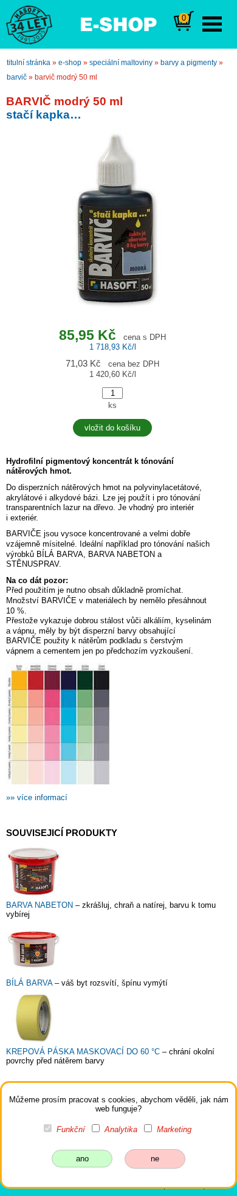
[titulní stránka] (23, 23)
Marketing (174, 1129)
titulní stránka (28, 62)
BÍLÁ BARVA (30, 982)
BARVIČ (17, 77)
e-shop (69, 62)
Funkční (71, 1129)
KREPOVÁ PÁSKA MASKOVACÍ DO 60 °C (84, 1051)
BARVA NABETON (40, 905)
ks (112, 405)
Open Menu (212, 24)
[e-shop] (118, 23)
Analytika (121, 1129)
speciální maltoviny (121, 62)
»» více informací (36, 797)
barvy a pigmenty (188, 62)
